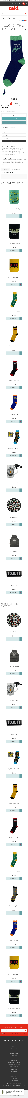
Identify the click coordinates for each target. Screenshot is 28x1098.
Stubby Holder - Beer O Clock (14, 277)
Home (2, 17)
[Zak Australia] (14, 8)
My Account (17, 3)
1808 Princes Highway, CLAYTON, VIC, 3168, (15, 1085)
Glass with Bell (14, 483)
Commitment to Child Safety (14, 1064)
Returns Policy (14, 1073)
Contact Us (14, 1060)
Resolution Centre (14, 1053)
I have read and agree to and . (15, 1033)
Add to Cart (14, 118)
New (7, 17)
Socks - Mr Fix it (14, 414)
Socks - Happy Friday (14, 906)
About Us (14, 1058)
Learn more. (4, 108)
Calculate (14, 141)
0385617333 (15, 1080)
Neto (18, 1095)
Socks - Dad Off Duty (14, 380)
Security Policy (14, 1076)
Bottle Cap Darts (14, 517)
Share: (20, 20)
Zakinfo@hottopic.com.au (15, 1083)
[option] (14, 61)
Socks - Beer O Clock (14, 346)
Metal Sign (14, 585)
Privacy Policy (23, 1033)
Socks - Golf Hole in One (14, 311)
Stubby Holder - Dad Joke (14, 243)
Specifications (16, 169)
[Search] (25, 13)
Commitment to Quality (14, 1062)
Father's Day (13, 17)
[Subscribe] (25, 1030)
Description (5, 169)
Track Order (14, 1051)
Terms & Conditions (15, 1033)
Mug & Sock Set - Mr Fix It (14, 448)
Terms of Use (14, 1069)
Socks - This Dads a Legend (9, 18)
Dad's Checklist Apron (14, 551)
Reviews (4, 172)
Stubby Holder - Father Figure (14, 209)
